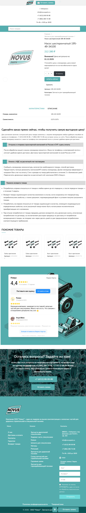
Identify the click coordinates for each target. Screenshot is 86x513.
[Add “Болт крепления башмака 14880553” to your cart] (58, 239)
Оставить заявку (46, 3)
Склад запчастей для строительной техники (39, 457)
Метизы (34, 446)
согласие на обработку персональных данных (69, 489)
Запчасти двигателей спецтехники (39, 433)
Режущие (34, 449)
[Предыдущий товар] (3, 99)
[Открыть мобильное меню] (4, 29)
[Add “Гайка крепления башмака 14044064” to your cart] (37, 239)
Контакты (11, 438)
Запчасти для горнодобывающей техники (59, 36)
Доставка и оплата (15, 435)
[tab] (36, 109)
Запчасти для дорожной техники (40, 453)
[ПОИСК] (82, 29)
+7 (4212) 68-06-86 (23, 137)
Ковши (33, 440)
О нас (10, 432)
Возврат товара (14, 444)
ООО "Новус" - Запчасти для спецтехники (46, 510)
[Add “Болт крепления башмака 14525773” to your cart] (80, 239)
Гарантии (11, 441)
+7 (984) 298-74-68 (37, 137)
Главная (47, 34)
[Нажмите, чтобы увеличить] (5, 79)
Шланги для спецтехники (41, 443)
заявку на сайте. (59, 137)
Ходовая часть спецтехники (42, 437)
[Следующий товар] (7, 99)
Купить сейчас (52, 79)
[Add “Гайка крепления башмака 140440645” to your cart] (15, 239)
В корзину (59, 74)
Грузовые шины (37, 461)
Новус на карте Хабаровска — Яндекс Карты (33, 335)
